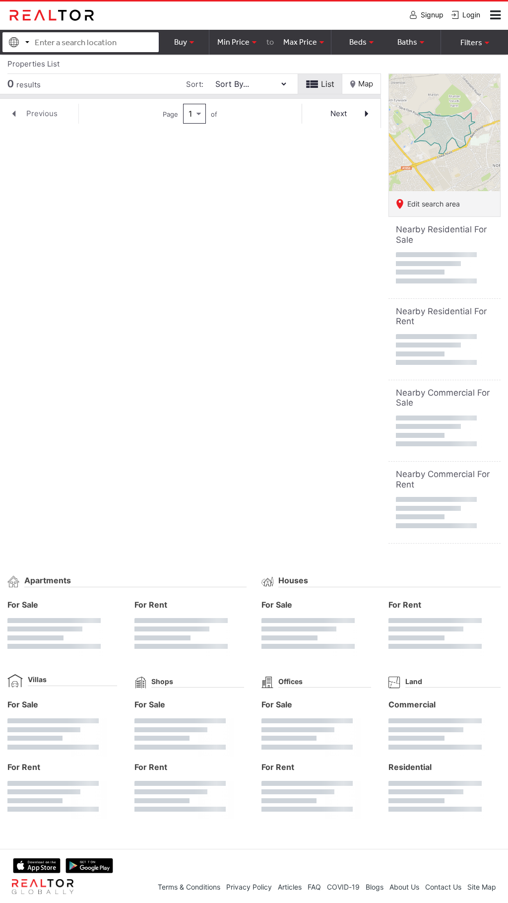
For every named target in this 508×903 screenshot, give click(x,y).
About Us (404, 887)
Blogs (374, 887)
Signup (432, 14)
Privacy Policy (249, 887)
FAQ (314, 887)
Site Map (481, 887)
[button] (474, 42)
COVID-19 (343, 887)
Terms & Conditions (189, 887)
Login (471, 14)
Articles (290, 887)
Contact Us (443, 887)
